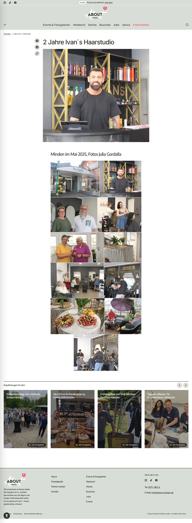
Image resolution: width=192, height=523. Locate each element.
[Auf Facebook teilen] (37, 41)
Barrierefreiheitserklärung (33, 514)
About (54, 476)
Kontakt (54, 491)
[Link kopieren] (37, 53)
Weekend (90, 481)
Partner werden (58, 486)
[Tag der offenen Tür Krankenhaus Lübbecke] (166, 419)
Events (82, 3)
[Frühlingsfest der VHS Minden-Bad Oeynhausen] (119, 419)
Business (90, 491)
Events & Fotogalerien (96, 476)
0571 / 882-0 (154, 487)
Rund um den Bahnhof (95, 2)
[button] (5, 25)
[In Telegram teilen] (37, 47)
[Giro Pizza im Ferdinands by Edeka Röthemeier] (72, 419)
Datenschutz (17, 514)
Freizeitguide (57, 481)
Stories (89, 486)
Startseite (7, 34)
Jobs (88, 496)
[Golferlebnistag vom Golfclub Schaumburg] (26, 419)
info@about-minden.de (162, 492)
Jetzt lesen (109, 2)
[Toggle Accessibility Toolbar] (6, 515)
